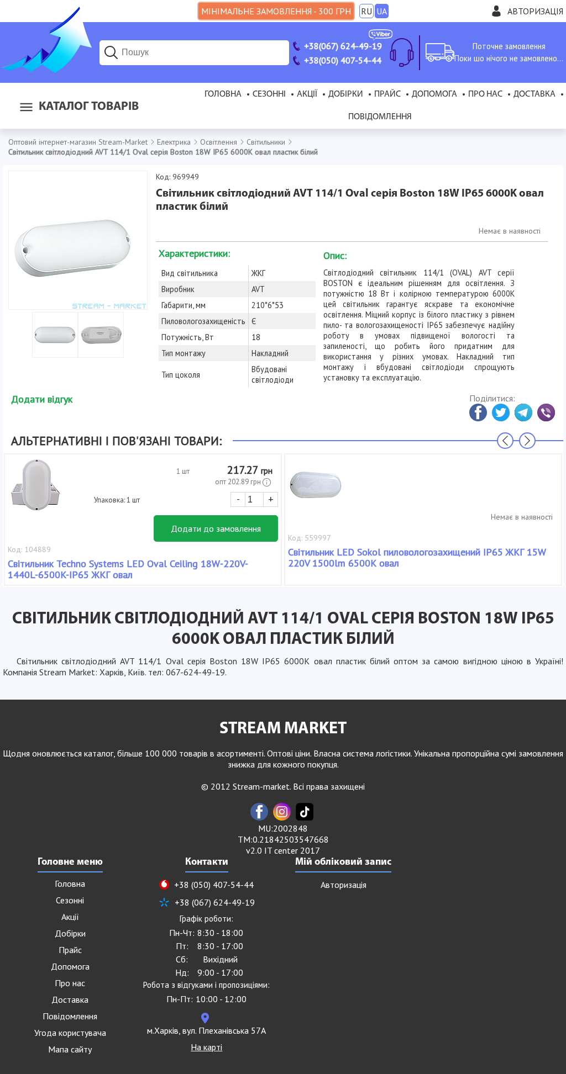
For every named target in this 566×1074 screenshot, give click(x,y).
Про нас (485, 94)
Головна (223, 94)
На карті (206, 1046)
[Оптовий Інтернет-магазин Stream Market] (46, 69)
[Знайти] (111, 52)
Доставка (534, 94)
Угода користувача (70, 1032)
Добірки (345, 94)
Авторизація (535, 11)
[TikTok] (304, 812)
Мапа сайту (70, 1049)
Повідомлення (380, 117)
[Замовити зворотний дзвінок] (401, 52)
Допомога (434, 94)
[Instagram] (282, 812)
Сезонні (269, 94)
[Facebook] (259, 812)
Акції (307, 94)
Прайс (387, 94)
